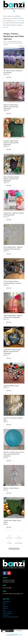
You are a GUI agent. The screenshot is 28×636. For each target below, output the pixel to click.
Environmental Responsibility (10, 617)
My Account (9, 538)
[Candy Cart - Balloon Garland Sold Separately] (14, 200)
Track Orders (18, 538)
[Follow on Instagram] (9, 573)
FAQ (4, 605)
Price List (5, 603)
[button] (4, 632)
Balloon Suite (18, 635)
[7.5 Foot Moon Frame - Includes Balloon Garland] (14, 268)
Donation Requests (8, 613)
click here (5, 27)
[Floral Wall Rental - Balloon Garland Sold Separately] (14, 234)
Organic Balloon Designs (14, 41)
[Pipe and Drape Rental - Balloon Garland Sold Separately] (14, 164)
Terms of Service (7, 612)
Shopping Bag (18, 543)
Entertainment (6, 601)
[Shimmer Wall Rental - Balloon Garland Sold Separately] (14, 92)
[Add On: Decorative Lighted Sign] (14, 405)
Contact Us (6, 608)
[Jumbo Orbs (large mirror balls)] (14, 507)
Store (5, 41)
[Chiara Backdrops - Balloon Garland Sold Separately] (14, 302)
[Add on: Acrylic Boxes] (14, 475)
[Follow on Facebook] (5, 573)
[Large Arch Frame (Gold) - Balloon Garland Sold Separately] (14, 337)
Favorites (9, 543)
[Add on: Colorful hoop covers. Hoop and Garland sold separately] (14, 439)
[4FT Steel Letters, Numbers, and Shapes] (14, 58)
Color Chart (6, 615)
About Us (5, 606)
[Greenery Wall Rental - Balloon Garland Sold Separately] (14, 128)
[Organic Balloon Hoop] (14, 373)
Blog (4, 610)
